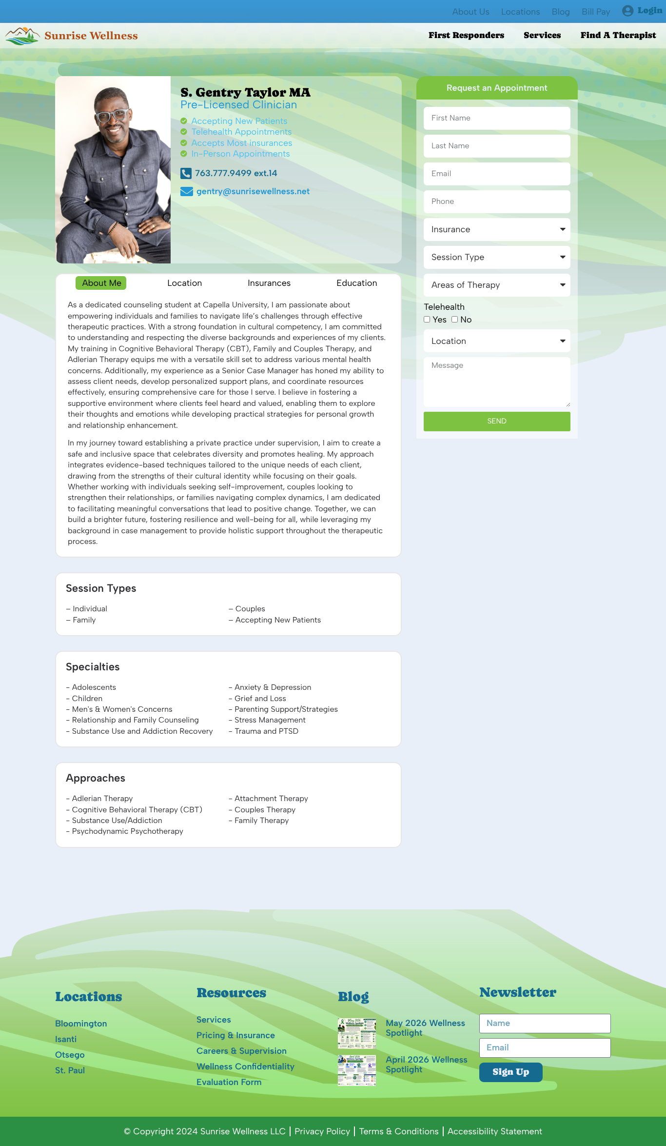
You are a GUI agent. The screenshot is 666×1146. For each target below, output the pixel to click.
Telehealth (444, 307)
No (465, 319)
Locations (520, 11)
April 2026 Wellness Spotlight (427, 1064)
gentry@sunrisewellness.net (237, 191)
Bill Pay (596, 11)
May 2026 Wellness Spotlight (425, 1028)
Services (542, 35)
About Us (471, 11)
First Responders (466, 35)
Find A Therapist (618, 35)
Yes (439, 319)
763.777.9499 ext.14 (236, 173)
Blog (561, 11)
